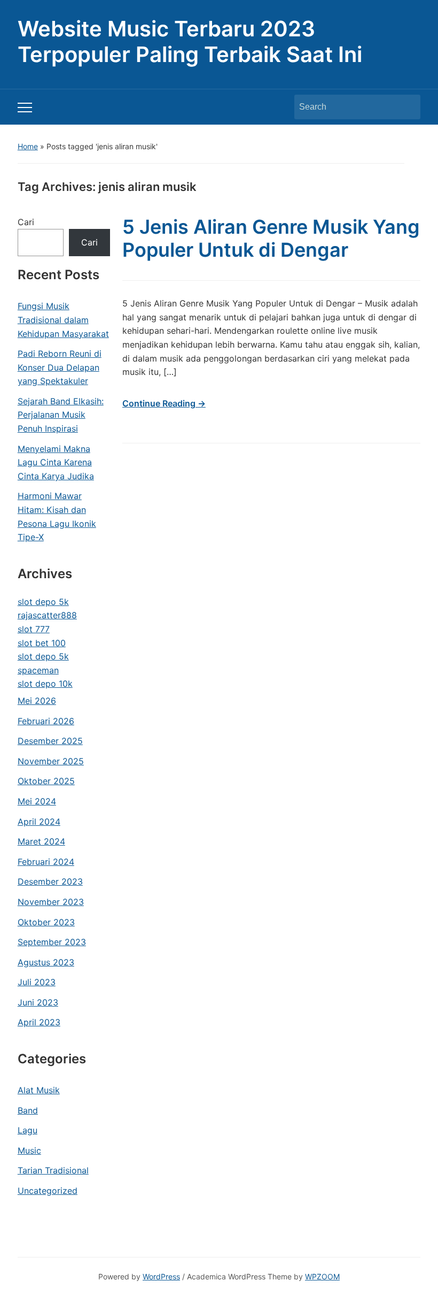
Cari (26, 222)
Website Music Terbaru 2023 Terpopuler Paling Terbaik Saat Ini (190, 41)
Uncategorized (47, 1190)
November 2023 (51, 901)
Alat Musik (39, 1090)
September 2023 (52, 942)
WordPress (161, 1276)
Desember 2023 (50, 881)
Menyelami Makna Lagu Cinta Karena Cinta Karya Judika (56, 462)
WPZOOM (322, 1276)
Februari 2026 (46, 721)
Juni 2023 (38, 1002)
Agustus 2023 (46, 962)
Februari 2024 (46, 861)
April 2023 (39, 1022)
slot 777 (34, 629)
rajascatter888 (47, 615)
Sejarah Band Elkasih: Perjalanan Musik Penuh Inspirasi (61, 415)
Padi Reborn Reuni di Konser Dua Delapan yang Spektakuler (59, 367)
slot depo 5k (43, 601)
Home (28, 146)
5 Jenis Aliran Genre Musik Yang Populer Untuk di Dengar (271, 238)
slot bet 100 (42, 643)
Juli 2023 (37, 982)
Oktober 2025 (46, 781)
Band (28, 1110)
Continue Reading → (164, 403)
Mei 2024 (37, 801)
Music (29, 1150)
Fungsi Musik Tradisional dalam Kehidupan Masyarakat (63, 320)
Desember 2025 (50, 740)
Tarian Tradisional (53, 1170)
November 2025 (51, 761)
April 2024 (39, 821)
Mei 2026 (37, 700)
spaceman (38, 670)
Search (407, 107)
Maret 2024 (41, 841)
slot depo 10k (45, 683)
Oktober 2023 (46, 922)
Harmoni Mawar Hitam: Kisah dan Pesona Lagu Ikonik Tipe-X (57, 516)
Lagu (27, 1130)
